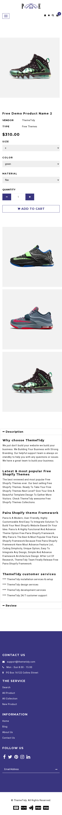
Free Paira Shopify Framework (37, 533)
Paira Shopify (14, 513)
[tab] (31, 432)
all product (8, 693)
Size (5, 141)
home (5, 721)
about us (7, 732)
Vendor (8, 120)
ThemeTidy (35, 440)
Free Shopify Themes (27, 472)
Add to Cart (32, 209)
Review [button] (11, 605)
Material (9, 173)
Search (6, 687)
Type (5, 126)
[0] (57, 15)
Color (7, 157)
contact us (8, 738)
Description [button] (14, 431)
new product (9, 704)
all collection (9, 698)
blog (4, 726)
